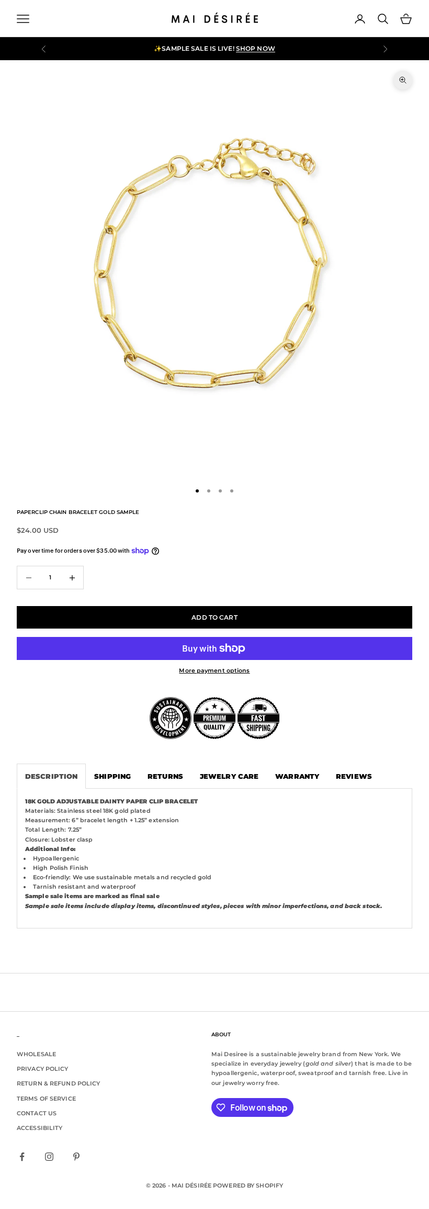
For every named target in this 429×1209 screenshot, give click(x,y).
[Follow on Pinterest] (76, 1156)
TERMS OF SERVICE (46, 1098)
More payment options (214, 670)
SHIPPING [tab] (112, 776)
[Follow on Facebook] (22, 1156)
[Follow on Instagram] (49, 1156)
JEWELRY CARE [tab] (229, 776)
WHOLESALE (36, 1054)
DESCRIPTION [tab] (51, 776)
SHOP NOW (255, 48)
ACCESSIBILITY (39, 1128)
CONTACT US (37, 1113)
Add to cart (214, 617)
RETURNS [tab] (165, 776)
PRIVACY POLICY (43, 1068)
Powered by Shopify (248, 1185)
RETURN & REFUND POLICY (58, 1083)
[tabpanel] (214, 858)
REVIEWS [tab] (354, 776)
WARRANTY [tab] (297, 776)
